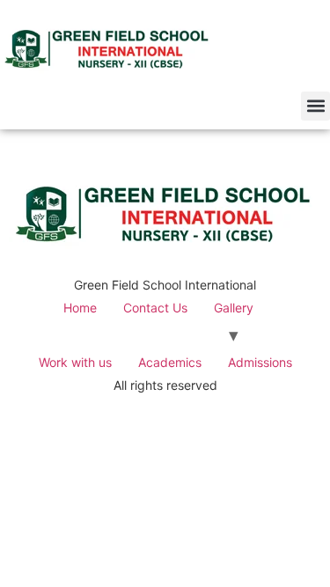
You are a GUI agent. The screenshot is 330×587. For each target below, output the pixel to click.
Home (80, 307)
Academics (170, 362)
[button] (315, 106)
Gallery (233, 307)
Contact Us (155, 307)
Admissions (260, 362)
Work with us (75, 362)
